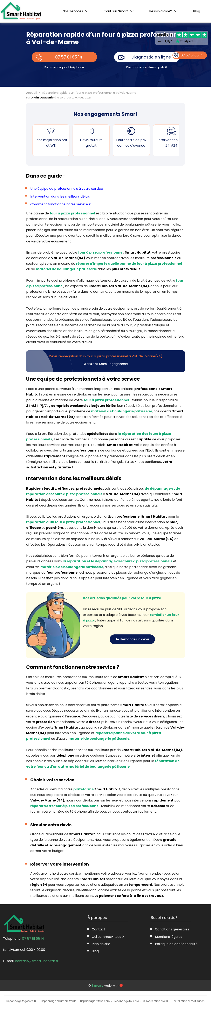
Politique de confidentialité (176, 944)
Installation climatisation (189, 1001)
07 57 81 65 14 (68, 57)
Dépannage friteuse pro (95, 1001)
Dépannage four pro (126, 1001)
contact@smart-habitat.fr (37, 961)
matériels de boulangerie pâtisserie (71, 567)
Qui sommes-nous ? (108, 936)
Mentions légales (168, 936)
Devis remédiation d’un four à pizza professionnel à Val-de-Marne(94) (105, 356)
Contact (98, 929)
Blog (196, 11)
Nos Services (73, 11)
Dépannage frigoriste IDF (21, 1001)
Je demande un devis (132, 639)
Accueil (31, 93)
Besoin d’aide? (160, 11)
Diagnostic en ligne (151, 57)
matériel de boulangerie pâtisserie (66, 269)
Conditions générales (172, 929)
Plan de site (101, 944)
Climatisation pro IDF (156, 1001)
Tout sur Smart (116, 11)
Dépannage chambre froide (58, 1001)
